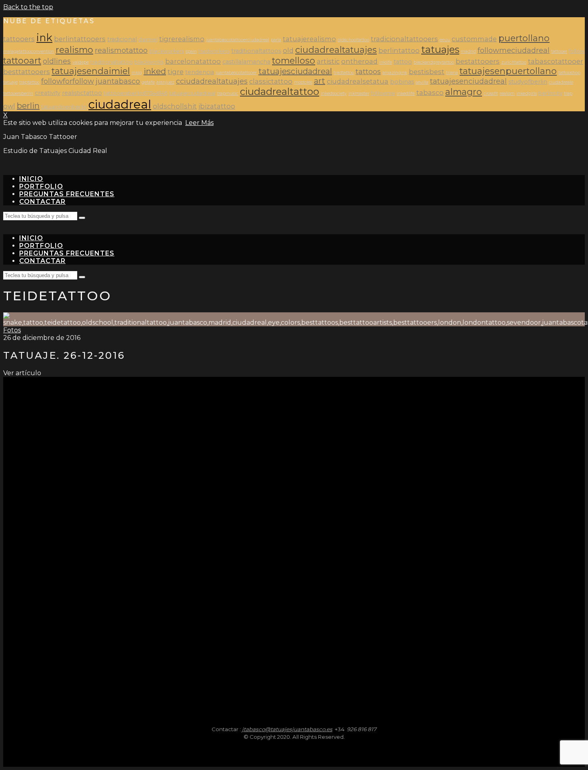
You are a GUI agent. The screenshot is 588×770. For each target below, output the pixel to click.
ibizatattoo (216, 106)
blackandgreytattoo (434, 62)
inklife (385, 62)
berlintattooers (80, 39)
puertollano (524, 38)
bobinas (402, 81)
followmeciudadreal (514, 50)
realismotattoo (121, 50)
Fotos (12, 330)
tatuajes (440, 49)
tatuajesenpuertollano (508, 71)
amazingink (394, 72)
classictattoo (270, 81)
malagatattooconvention (28, 51)
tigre (176, 72)
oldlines (57, 61)
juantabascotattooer (236, 72)
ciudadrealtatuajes (336, 49)
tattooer (559, 51)
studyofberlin (527, 81)
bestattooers (478, 61)
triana (452, 72)
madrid (468, 51)
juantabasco (118, 81)
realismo (74, 49)
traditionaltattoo (111, 62)
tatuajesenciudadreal (468, 81)
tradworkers (214, 51)
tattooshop (569, 72)
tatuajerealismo (309, 39)
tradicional (122, 39)
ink (44, 37)
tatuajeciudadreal (192, 93)
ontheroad (359, 61)
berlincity (550, 93)
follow (576, 51)
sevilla (422, 82)
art (319, 81)
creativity (47, 93)
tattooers (19, 39)
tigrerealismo (181, 39)
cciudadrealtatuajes (212, 81)
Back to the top (28, 7)
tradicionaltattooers (404, 39)
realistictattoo (82, 93)
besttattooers (26, 72)
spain (191, 51)
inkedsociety (334, 93)
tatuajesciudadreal (295, 71)
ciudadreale (561, 82)
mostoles (303, 82)
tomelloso (293, 60)
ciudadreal (119, 104)
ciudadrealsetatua (357, 81)
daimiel (148, 39)
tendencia (199, 72)
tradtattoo (344, 72)
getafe (148, 82)
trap (568, 93)
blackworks (149, 62)
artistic (328, 61)
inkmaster (358, 93)
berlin (28, 106)
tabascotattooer (555, 61)
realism (507, 93)
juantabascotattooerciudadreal (237, 39)
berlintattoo (399, 50)
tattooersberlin (18, 93)
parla (276, 39)
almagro (463, 91)
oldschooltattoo (353, 39)
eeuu (445, 39)
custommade (474, 39)
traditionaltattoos (256, 50)
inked (155, 71)
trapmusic (227, 93)
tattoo (403, 61)
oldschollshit (175, 106)
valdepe (80, 62)
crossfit (491, 93)
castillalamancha (246, 61)
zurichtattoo (513, 62)
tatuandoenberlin (64, 107)
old (288, 50)
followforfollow (67, 81)
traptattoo (29, 82)
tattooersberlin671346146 (136, 93)
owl (9, 106)
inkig (137, 72)
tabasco (430, 92)
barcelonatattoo (193, 61)
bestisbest (426, 72)
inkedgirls (526, 93)
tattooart (22, 60)
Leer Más (199, 123)
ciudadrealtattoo (279, 91)
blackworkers (166, 51)
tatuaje (10, 82)
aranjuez (165, 82)
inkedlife (406, 93)
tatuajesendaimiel (91, 71)
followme (383, 93)
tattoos (368, 71)
